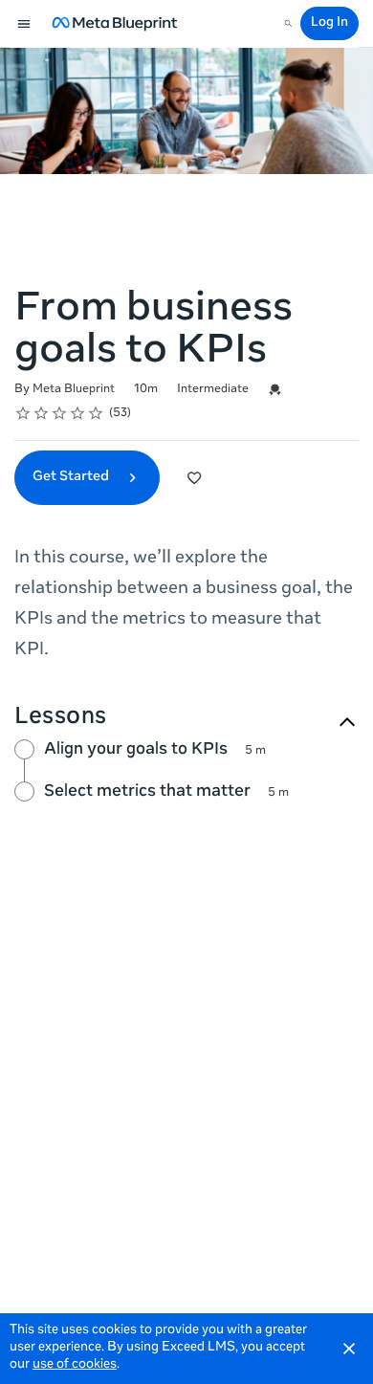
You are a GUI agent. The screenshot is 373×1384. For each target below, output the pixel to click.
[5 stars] (96, 413)
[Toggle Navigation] (25, 24)
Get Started (72, 477)
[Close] (349, 1348)
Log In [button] (329, 23)
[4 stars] (78, 413)
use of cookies (75, 1365)
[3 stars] (60, 413)
